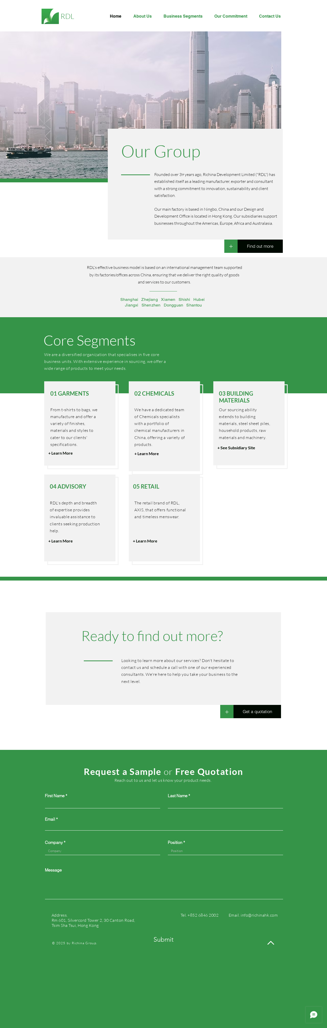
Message (53, 870)
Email (50, 819)
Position (175, 842)
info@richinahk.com (259, 915)
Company (54, 842)
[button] (226, 711)
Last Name (178, 796)
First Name (55, 796)
